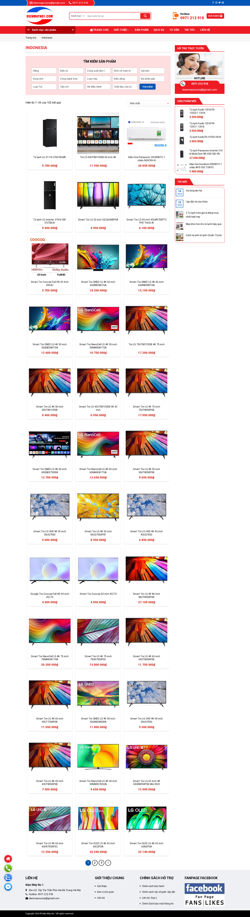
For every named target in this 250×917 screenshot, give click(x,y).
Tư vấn (174, 29)
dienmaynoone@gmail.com (199, 89)
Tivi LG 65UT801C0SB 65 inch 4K (98, 157)
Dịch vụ (159, 29)
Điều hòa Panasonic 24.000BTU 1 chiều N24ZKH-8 (146, 159)
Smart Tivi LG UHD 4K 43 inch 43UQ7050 (146, 533)
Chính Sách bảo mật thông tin (158, 903)
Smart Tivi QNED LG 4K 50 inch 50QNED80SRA (98, 720)
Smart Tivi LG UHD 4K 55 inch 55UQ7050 (50, 533)
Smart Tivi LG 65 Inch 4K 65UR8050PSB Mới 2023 (146, 783)
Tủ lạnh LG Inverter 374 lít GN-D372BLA (49, 221)
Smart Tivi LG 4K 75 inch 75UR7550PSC (98, 658)
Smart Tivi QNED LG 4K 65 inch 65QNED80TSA (147, 284)
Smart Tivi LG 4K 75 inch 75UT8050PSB (146, 408)
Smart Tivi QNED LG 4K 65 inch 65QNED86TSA (98, 284)
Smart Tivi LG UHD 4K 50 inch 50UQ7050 (146, 720)
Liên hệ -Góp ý (149, 897)
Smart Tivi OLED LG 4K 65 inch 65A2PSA (146, 845)
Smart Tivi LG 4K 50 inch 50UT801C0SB (49, 408)
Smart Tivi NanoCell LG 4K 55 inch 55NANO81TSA (98, 346)
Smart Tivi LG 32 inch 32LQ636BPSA (98, 219)
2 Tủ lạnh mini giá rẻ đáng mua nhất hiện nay (202, 214)
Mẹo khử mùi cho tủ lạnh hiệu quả (203, 224)
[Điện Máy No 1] (45, 16)
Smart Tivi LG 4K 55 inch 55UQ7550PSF (98, 533)
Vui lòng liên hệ (194, 190)
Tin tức (189, 29)
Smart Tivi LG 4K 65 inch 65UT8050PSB (146, 658)
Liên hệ (205, 29)
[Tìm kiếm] (145, 16)
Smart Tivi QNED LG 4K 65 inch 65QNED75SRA (50, 471)
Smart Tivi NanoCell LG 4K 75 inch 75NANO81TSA (50, 658)
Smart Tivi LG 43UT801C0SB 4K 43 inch (98, 408)
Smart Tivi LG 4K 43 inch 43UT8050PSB (49, 783)
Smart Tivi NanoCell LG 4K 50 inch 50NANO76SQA (98, 783)
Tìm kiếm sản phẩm (99, 61)
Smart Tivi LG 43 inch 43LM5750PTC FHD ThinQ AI (147, 221)
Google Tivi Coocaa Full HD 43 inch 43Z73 (49, 595)
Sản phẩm (141, 29)
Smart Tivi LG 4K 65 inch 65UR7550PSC (49, 845)
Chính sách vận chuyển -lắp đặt (158, 892)
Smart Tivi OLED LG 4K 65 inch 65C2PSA (98, 845)
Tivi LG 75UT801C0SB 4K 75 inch (147, 344)
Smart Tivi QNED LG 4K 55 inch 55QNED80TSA (50, 346)
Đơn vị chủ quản (105, 892)
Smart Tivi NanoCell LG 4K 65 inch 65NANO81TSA (98, 471)
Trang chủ (101, 29)
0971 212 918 (199, 83)
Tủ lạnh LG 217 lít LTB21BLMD (49, 157)
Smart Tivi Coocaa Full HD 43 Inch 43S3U (50, 284)
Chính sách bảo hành (153, 886)
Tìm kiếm (147, 87)
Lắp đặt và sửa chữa (196, 201)
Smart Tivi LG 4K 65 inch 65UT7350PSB (49, 720)
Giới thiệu (120, 29)
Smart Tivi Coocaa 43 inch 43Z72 (98, 593)
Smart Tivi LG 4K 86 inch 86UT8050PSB (146, 595)
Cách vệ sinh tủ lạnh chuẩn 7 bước (204, 235)
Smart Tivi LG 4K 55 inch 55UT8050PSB (146, 471)
